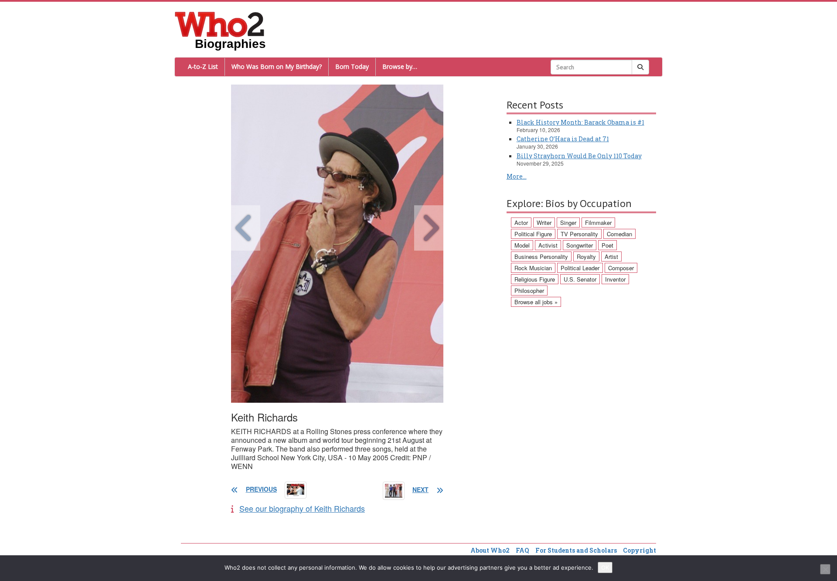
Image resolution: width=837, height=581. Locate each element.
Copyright (639, 550)
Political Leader (580, 268)
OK (605, 567)
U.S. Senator (580, 279)
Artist (611, 256)
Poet (607, 245)
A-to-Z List (203, 66)
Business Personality (541, 256)
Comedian (619, 234)
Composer (621, 268)
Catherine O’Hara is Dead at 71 (563, 139)
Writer (544, 222)
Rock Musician (533, 268)
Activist (548, 245)
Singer (568, 222)
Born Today (352, 66)
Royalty (586, 256)
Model (522, 245)
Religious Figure (534, 279)
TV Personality (579, 234)
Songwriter (579, 245)
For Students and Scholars (576, 550)
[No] (825, 569)
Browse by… (399, 66)
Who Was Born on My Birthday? (276, 66)
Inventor (615, 279)
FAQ (522, 550)
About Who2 (490, 550)
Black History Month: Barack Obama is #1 (580, 122)
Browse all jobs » (536, 302)
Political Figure (533, 234)
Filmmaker (598, 222)
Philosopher (529, 290)
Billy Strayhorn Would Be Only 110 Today (579, 156)
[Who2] (219, 23)
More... (517, 176)
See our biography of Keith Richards (302, 508)
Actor (521, 222)
